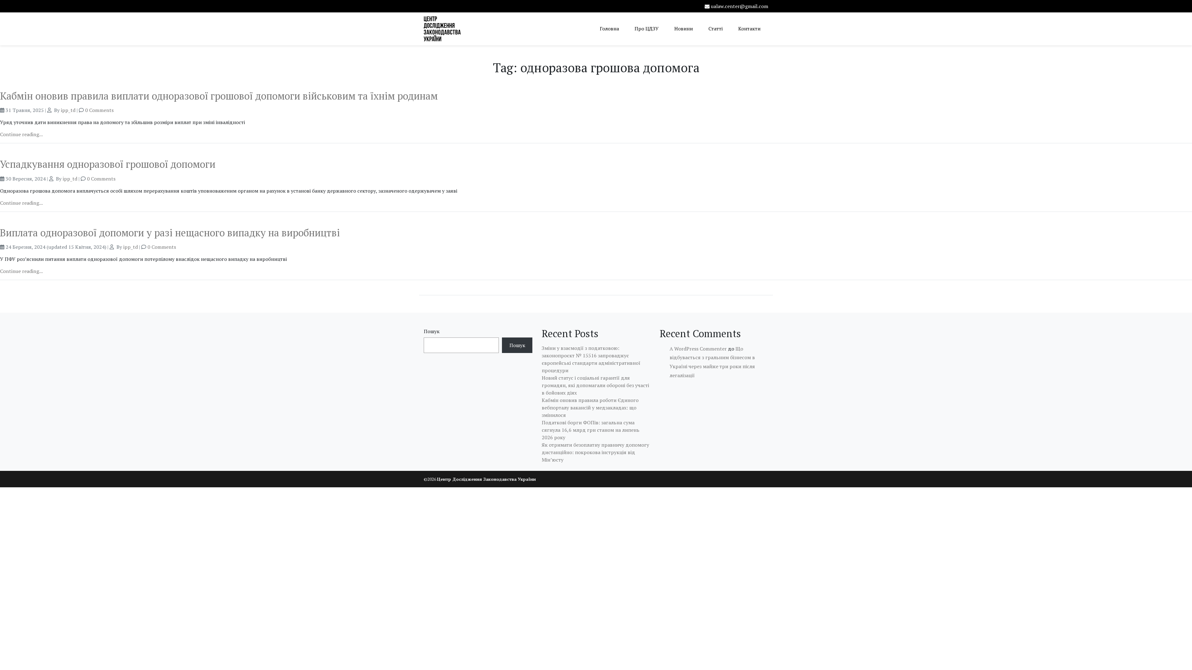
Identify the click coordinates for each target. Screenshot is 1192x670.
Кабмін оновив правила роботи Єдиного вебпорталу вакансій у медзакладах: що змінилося (590, 407)
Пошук (432, 331)
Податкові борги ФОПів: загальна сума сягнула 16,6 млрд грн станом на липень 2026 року (590, 430)
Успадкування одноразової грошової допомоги (107, 164)
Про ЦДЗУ (646, 28)
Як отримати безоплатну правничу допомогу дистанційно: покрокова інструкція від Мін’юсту (595, 452)
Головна (609, 28)
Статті (715, 28)
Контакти (749, 28)
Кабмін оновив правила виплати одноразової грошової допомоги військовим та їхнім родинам (219, 95)
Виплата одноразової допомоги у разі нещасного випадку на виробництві (170, 232)
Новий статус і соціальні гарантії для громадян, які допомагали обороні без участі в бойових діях (595, 385)
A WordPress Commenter (698, 348)
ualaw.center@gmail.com (739, 6)
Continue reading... (21, 134)
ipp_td (68, 110)
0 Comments (99, 110)
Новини (683, 28)
